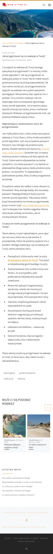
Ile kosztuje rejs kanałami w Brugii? (16, 478)
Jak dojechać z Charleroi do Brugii (16, 490)
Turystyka (20, 43)
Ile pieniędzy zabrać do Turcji (22, 260)
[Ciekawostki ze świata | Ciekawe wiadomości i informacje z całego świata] (15, 5)
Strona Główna (8, 43)
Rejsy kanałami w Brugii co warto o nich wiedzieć (22, 482)
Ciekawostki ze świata (28, 538)
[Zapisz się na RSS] (27, 548)
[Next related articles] (48, 407)
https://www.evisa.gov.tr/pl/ (35, 205)
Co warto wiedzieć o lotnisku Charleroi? (18, 495)
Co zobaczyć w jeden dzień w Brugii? (17, 486)
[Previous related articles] (41, 407)
